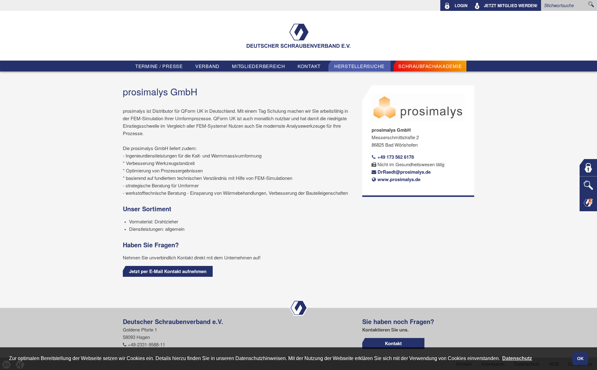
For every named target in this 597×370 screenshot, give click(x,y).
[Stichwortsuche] (588, 185)
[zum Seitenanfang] (298, 307)
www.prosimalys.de (398, 179)
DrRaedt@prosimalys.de (403, 171)
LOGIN (460, 5)
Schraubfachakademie (430, 66)
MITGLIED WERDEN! (510, 5)
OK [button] (580, 358)
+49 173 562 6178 (395, 156)
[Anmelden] (588, 167)
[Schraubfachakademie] (588, 202)
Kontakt (309, 66)
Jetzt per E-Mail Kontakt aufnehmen (167, 271)
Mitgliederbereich (258, 66)
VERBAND (207, 66)
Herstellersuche (359, 66)
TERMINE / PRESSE (159, 66)
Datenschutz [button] (517, 358)
